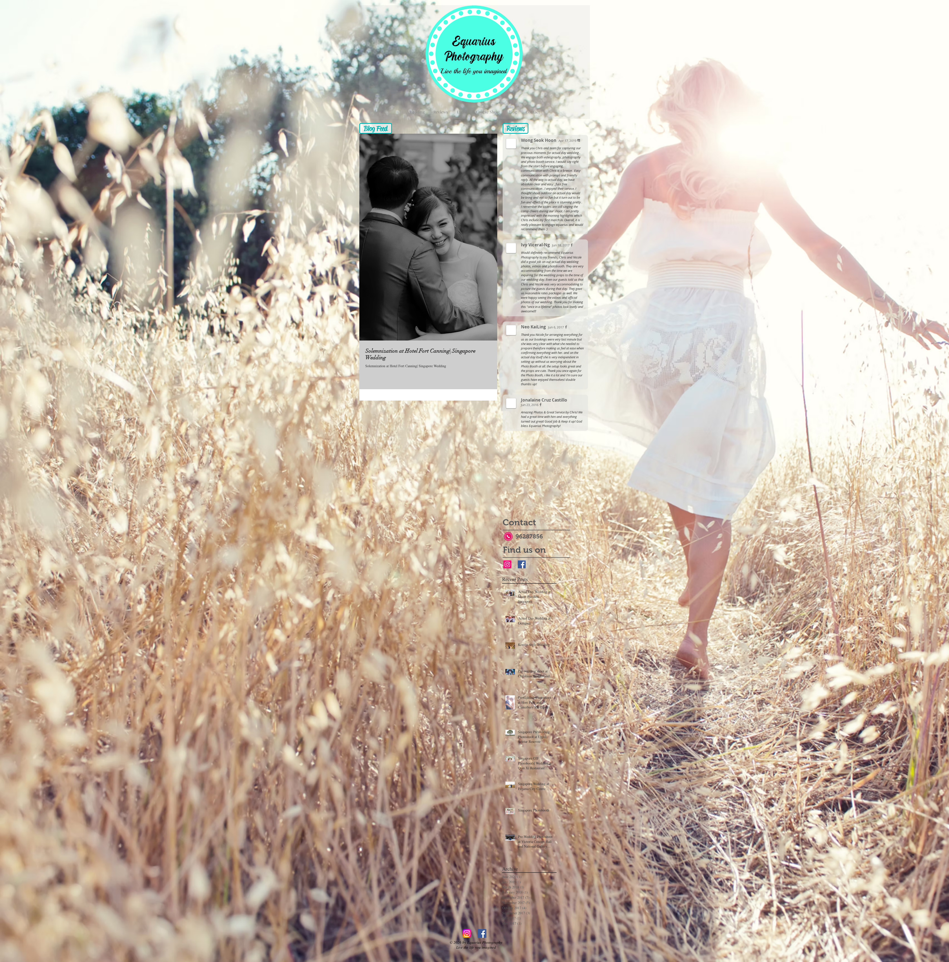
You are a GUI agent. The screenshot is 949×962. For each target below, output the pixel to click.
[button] (375, 128)
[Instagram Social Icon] (507, 564)
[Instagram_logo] (467, 933)
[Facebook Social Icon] (522, 564)
